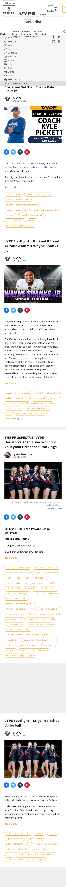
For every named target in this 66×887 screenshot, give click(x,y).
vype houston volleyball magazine (20, 655)
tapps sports (48, 645)
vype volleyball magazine (35, 578)
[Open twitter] (59, 36)
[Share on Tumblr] (20, 152)
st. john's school (49, 588)
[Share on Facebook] (6, 152)
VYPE (18, 97)
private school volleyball (42, 583)
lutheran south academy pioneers (20, 603)
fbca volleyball (12, 640)
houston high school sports (45, 210)
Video (10, 49)
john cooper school (14, 619)
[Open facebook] (53, 36)
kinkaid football (38, 398)
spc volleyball (31, 588)
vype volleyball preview (47, 572)
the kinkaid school (13, 408)
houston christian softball (17, 210)
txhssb (32, 220)
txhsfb (8, 413)
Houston (25, 83)
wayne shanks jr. (13, 418)
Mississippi (40, 34)
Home (6, 83)
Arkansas (37, 31)
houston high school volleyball (19, 572)
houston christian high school (38, 194)
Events (11, 71)
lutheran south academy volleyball (21, 609)
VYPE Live (12, 41)
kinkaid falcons (52, 393)
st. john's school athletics (16, 844)
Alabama (26, 31)
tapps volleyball (13, 588)
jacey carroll (28, 640)
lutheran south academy (16, 598)
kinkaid (38, 393)
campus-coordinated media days (36, 167)
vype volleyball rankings (16, 583)
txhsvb (9, 859)
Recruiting (12, 56)
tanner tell (10, 645)
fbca (46, 634)
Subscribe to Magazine (9, 8)
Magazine (12, 52)
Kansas (15, 34)
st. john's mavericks (14, 838)
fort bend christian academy (18, 629)
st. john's (53, 833)
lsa (42, 609)
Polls (10, 64)
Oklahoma (17, 36)
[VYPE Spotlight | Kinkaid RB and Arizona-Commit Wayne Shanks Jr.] (33, 284)
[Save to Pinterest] (27, 152)
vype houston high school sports (20, 225)
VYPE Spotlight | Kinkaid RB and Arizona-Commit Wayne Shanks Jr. (31, 246)
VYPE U (11, 45)
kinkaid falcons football (16, 398)
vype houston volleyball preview (34, 650)
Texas (15, 31)
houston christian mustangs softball (21, 204)
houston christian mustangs (18, 199)
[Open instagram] (53, 41)
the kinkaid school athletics (38, 408)
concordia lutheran (14, 624)
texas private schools (15, 220)
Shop (10, 68)
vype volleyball (12, 578)
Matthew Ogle (24, 454)
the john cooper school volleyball (45, 614)
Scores (11, 75)
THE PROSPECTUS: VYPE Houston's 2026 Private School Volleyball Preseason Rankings (30, 442)
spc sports (10, 215)
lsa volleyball (53, 609)
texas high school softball (31, 215)
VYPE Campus (14, 79)
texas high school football (17, 403)
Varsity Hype (30, 36)
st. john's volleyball (42, 849)
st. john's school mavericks (45, 593)
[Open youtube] (59, 41)
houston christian (13, 194)
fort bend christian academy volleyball (22, 634)
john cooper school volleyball (41, 619)
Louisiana (26, 34)
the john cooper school (16, 614)
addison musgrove (47, 640)
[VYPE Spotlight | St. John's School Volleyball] (33, 759)
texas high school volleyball (18, 567)
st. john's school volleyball (17, 593)
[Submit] (64, 32)
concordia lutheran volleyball (40, 624)
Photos (11, 60)
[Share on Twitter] (13, 152)
